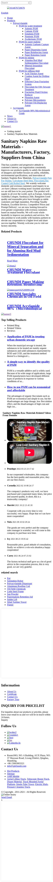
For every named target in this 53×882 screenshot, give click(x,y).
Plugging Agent (32, 97)
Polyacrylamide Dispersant (19, 583)
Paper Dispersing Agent (36, 49)
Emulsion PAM (32, 34)
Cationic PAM (31, 31)
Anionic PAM (31, 28)
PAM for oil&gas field (29, 71)
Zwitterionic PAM (33, 39)
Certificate (12, 694)
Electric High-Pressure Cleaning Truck (27, 785)
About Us (11, 118)
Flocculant (39, 180)
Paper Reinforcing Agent (36, 52)
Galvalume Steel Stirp (23, 180)
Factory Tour (13, 699)
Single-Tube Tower (25, 784)
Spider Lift (12, 599)
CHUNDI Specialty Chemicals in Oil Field (24, 295)
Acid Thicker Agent (34, 73)
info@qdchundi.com (16, 766)
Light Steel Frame (15, 591)
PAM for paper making (29, 42)
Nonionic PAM (32, 36)
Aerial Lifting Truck (16, 779)
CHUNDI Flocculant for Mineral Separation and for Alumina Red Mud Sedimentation (25, 248)
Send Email (6, 797)
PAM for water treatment (30, 26)
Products (11, 20)
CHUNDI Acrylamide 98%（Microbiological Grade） (24, 308)
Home (10, 18)
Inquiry (4, 720)
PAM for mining (26, 57)
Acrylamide (18, 108)
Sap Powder (12, 594)
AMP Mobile (13, 776)
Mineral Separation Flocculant (33, 67)
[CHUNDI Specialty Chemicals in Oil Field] (20, 290)
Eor (8, 578)
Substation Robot (15, 581)
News (10, 116)
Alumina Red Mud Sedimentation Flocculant (36, 61)
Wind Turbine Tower (16, 602)
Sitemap (11, 773)
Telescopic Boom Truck (38, 779)
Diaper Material (14, 781)
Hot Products (13, 771)
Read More (12, 261)
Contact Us (12, 121)
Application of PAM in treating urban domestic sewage (26, 338)
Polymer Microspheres (35, 100)
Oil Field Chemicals (16, 589)
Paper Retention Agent (35, 55)
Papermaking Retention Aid (20, 597)
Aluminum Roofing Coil (18, 586)
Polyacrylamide (20, 23)
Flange (10, 604)
